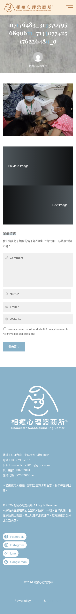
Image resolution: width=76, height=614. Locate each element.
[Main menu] (69, 7)
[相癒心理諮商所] (28, 7)
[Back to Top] (61, 599)
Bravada (37, 600)
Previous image (18, 166)
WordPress (53, 600)
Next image (60, 205)
